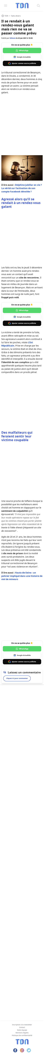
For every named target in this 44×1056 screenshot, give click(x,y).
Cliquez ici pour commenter (17, 678)
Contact (22, 1027)
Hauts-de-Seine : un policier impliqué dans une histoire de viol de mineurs (21, 576)
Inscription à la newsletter (22, 1025)
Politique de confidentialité (22, 1035)
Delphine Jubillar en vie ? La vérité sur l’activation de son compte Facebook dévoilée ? (21, 188)
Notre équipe (22, 1030)
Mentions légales (22, 1033)
